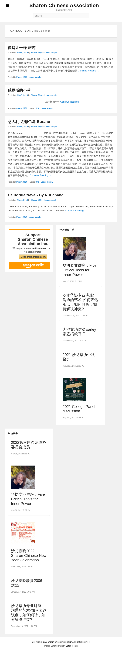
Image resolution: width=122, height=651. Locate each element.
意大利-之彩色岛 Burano (29, 121)
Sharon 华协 (36, 52)
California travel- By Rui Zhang (36, 195)
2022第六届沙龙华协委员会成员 (28, 444)
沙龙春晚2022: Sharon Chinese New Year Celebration (28, 555)
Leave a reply (50, 52)
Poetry (19, 77)
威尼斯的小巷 (19, 90)
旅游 (25, 77)
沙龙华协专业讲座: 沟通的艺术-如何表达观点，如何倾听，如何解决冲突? (80, 302)
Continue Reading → (88, 70)
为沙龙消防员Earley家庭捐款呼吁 (79, 331)
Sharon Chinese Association (64, 5)
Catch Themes (72, 646)
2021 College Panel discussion (79, 408)
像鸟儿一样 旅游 (22, 47)
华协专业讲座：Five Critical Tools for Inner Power (79, 270)
